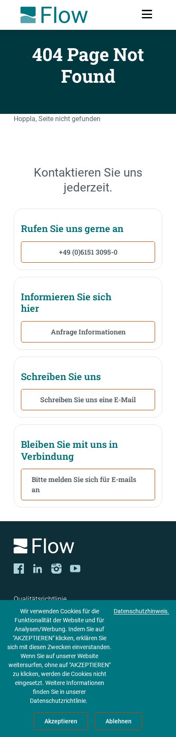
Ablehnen (119, 721)
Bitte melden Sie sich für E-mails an (84, 484)
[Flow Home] (54, 14)
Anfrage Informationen (88, 331)
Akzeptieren (60, 721)
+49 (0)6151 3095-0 (88, 251)
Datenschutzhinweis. (141, 611)
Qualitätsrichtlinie (40, 599)
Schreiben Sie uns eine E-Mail (88, 399)
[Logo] (88, 547)
